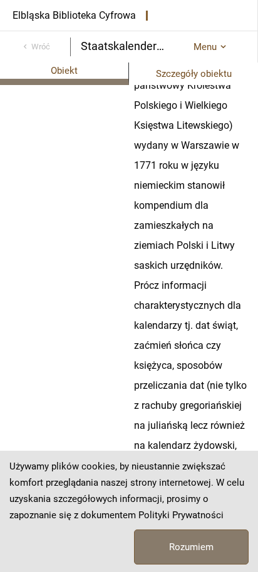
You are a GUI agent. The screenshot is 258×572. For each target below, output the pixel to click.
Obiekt (64, 70)
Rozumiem (191, 547)
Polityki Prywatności (181, 515)
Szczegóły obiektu (194, 73)
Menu (205, 47)
